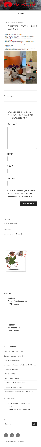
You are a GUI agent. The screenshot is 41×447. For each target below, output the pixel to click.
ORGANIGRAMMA (10, 383)
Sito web (11, 178)
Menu (22, 13)
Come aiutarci (8, 387)
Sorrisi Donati (11, 96)
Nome (10, 153)
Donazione (7, 360)
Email (10, 165)
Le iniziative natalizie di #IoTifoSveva (15, 365)
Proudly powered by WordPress (14, 441)
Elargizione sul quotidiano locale (14, 392)
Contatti (6, 369)
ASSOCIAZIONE (9, 351)
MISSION (7, 374)
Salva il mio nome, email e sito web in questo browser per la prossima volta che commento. (21, 193)
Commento (12, 124)
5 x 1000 (7, 378)
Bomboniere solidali (10, 356)
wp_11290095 (19, 22)
